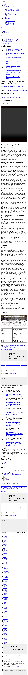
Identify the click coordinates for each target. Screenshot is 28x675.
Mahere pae (8, 484)
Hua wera (3, 484)
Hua (4, 5)
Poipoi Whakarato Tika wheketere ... (13, 77)
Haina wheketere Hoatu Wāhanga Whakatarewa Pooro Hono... (13, 404)
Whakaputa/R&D (10, 24)
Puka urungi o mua (14, 487)
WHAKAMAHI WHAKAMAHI (14, 8)
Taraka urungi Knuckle (6, 486)
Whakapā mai (6, 18)
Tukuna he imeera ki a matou (7, 97)
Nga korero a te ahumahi (12, 15)
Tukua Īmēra (3, 491)
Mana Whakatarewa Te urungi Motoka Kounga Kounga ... (13, 424)
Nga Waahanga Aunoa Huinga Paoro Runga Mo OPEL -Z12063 (13, 444)
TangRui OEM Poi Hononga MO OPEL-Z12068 (14, 413)
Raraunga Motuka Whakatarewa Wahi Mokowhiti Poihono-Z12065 (11, 348)
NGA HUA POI (10, 6)
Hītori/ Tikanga (9, 22)
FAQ (4, 17)
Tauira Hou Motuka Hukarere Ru (19, 486)
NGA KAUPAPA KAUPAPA (13, 9)
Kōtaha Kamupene (10, 21)
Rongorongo (6, 13)
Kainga (5, 4)
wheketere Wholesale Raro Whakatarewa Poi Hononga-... (15, 395)
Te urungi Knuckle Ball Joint (11, 488)
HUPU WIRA (9, 12)
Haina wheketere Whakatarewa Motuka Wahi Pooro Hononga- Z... (14, 434)
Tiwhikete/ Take (10, 23)
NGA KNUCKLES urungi (12, 10)
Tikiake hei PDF (17, 97)
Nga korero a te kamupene (12, 14)
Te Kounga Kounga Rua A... (14, 70)
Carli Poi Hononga (5, 487)
